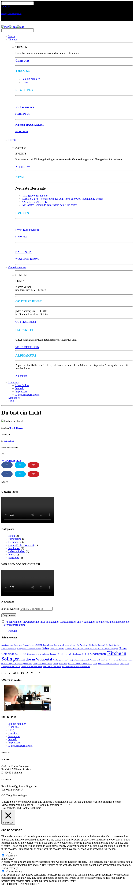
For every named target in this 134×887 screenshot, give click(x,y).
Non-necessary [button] (9, 868)
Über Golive (22, 385)
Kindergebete (98, 653)
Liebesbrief (103, 660)
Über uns (13, 382)
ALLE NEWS (23, 167)
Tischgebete (124, 663)
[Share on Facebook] (7, 465)
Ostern (55, 663)
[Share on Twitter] (20, 465)
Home (11, 36)
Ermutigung (14, 538)
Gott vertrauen (33, 654)
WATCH (6, 460)
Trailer (25, 82)
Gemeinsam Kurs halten (88, 649)
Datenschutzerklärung (27, 394)
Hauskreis (13, 733)
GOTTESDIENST (25, 321)
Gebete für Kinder (57, 649)
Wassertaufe (85, 667)
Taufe (95, 663)
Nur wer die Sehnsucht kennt (120, 660)
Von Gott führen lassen (52, 667)
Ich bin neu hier (31, 78)
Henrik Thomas (16, 428)
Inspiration (14, 548)
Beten (11, 535)
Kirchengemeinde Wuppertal (87, 660)
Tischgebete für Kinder (35, 195)
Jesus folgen (44, 654)
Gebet (45, 648)
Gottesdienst (8, 441)
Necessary (11, 855)
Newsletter (14, 736)
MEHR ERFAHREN (27, 347)
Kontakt (19, 388)
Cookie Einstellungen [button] (50, 804)
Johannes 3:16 (56, 654)
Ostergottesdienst (25, 663)
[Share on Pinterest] (33, 465)
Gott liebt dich (21, 654)
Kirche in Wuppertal (36, 659)
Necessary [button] (7, 852)
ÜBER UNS (22, 60)
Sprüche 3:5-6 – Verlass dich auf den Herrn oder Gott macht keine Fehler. (62, 198)
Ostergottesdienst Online (42, 663)
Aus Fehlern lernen (27, 645)
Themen (12, 39)
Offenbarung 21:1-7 (9, 663)
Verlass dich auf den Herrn (31, 667)
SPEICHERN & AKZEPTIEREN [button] (20, 883)
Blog (11, 400)
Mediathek (14, 397)
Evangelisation (23, 649)
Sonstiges (13, 557)
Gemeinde (14, 542)
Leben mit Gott (16, 551)
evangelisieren (35, 649)
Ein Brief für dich (113, 645)
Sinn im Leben (74, 663)
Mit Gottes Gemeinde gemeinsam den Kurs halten (49, 204)
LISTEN (16, 460)
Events (12, 140)
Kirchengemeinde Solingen (64, 660)
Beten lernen (48, 645)
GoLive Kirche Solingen (108, 649)
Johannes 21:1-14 (82, 654)
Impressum (21, 391)
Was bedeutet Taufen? (71, 667)
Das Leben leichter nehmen (65, 645)
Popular (12, 630)
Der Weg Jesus (82, 645)
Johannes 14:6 (68, 654)
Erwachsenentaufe (8, 649)
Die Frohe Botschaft (97, 645)
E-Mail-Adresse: (10, 608)
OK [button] (68, 804)
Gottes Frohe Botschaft (21, 545)
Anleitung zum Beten (9, 645)
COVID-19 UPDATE (34, 201)
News (11, 554)
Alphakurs (21, 375)
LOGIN (5, 6)
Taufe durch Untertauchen (108, 663)
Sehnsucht (63, 663)
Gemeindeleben (17, 267)
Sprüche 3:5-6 (86, 663)
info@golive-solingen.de (11, 13)
